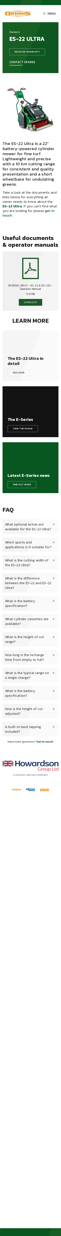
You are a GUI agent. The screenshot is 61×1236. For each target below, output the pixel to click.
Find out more (22, 484)
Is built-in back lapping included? (23, 729)
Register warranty (27, 52)
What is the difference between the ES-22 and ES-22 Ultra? (28, 583)
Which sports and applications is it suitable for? (28, 544)
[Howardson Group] (30, 768)
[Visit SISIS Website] (44, 789)
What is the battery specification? (20, 603)
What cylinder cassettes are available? (27, 621)
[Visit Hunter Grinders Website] (30, 789)
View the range (23, 428)
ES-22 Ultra (12, 206)
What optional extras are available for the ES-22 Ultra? (28, 526)
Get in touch (44, 741)
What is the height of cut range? (24, 639)
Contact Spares (22, 62)
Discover (19, 372)
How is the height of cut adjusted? (24, 711)
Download (30, 302)
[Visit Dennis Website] (16, 789)
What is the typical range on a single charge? (27, 675)
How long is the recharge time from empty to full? (24, 657)
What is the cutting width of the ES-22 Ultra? (26, 562)
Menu (52, 13)
